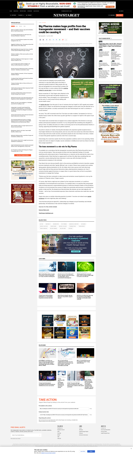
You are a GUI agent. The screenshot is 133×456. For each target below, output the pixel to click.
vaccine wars (72, 44)
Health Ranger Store (105, 433)
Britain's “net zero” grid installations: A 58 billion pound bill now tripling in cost (21, 103)
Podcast (81, 433)
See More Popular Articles (23, 155)
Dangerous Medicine (65, 43)
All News (81, 429)
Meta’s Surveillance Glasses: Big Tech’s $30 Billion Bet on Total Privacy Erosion (22, 30)
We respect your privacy (15, 438)
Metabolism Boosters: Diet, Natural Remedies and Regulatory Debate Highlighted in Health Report (22, 98)
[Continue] (39, 435)
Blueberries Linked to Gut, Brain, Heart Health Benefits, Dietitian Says (21, 131)
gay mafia (72, 43)
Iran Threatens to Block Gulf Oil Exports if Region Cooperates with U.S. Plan (22, 150)
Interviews (29, 11)
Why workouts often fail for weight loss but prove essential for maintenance (22, 141)
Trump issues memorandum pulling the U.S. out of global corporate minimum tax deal (46, 296)
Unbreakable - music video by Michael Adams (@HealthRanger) (116, 64)
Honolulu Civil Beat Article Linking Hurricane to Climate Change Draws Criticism (21, 93)
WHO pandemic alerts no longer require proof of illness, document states (22, 126)
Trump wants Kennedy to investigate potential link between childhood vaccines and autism (47, 384)
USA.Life (59, 438)
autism (43, 43)
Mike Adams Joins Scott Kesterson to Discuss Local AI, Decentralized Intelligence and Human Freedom (104, 54)
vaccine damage (65, 44)
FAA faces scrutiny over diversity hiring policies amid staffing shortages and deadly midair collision (85, 297)
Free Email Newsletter (105, 429)
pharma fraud (46, 44)
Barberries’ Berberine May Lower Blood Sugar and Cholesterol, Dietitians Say (22, 136)
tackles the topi (45, 104)
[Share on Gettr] (63, 39)
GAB (58, 436)
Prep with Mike (23, 11)
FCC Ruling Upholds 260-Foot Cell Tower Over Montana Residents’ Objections (21, 35)
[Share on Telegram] (53, 39)
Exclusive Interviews (83, 435)
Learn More (82, 451)
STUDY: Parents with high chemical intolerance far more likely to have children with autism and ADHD (75, 385)
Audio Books (36, 11)
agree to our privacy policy (48, 453)
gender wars (85, 43)
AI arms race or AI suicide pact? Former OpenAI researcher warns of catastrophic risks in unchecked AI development (66, 275)
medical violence (63, 226)
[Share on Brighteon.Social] (40, 39)
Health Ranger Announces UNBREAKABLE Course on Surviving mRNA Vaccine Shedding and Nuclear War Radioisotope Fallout (116, 55)
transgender (51, 44)
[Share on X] (50, 39)
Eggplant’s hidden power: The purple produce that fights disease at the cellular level (22, 45)
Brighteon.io (60, 428)
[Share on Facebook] (46, 39)
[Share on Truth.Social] (56, 39)
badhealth (47, 43)
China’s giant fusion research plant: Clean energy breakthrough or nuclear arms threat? (85, 275)
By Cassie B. (42, 36)
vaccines (78, 44)
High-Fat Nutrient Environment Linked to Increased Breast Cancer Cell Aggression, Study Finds (22, 145)
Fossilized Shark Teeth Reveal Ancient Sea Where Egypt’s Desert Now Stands (22, 79)
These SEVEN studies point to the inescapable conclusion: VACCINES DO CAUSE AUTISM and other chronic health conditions (89, 384)
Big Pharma (58, 43)
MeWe (58, 435)
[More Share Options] (66, 39)
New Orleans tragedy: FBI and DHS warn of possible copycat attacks (65, 296)
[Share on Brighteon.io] (43, 39)
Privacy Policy (104, 431)
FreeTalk (59, 433)
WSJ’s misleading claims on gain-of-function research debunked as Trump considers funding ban (47, 275)
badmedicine (52, 43)
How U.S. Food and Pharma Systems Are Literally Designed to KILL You (104, 65)
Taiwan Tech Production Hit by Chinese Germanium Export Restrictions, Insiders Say (22, 115)
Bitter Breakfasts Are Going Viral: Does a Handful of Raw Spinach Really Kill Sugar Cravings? (22, 50)
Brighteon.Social (60, 429)
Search (121, 11)
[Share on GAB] (59, 39)
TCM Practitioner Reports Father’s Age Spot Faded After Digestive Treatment (22, 88)
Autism (44, 22)
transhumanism (58, 44)
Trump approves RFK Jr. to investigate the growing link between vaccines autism (61, 383)
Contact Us (103, 428)
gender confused (78, 43)
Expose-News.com (44, 210)
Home (11, 11)
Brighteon (16, 11)
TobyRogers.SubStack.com (46, 213)
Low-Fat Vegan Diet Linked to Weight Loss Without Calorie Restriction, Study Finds (20, 64)
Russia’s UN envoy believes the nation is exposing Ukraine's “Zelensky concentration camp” (22, 69)
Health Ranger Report (104, 38)
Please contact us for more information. (47, 421)
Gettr (58, 431)
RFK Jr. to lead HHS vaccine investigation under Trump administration (83, 362)
